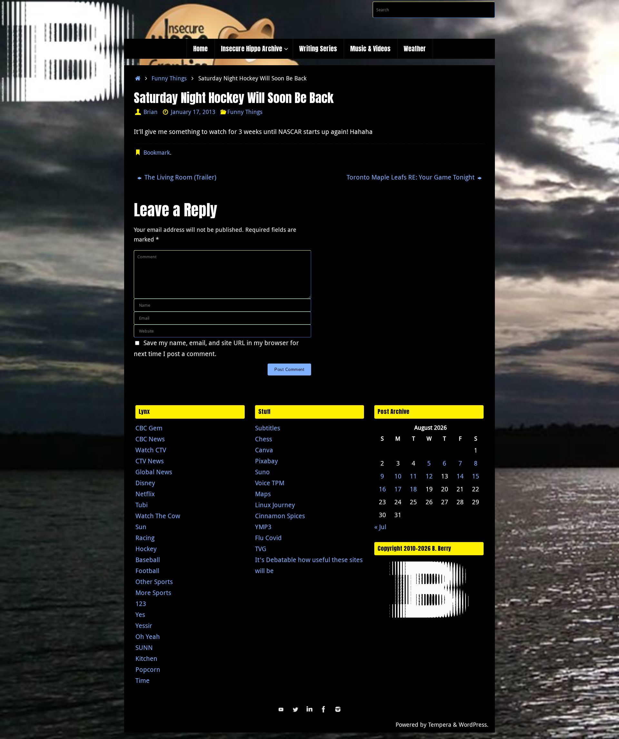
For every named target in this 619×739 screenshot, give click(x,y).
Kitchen (146, 658)
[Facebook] (323, 709)
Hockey (146, 548)
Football (147, 570)
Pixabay (266, 461)
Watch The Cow (157, 515)
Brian (150, 112)
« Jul (380, 526)
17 (397, 489)
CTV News (149, 461)
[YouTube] (281, 709)
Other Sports (154, 581)
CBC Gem (148, 428)
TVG (260, 548)
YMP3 (263, 526)
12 (429, 476)
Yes (140, 614)
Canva (264, 450)
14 (460, 476)
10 (397, 476)
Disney (145, 482)
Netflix (145, 493)
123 (140, 603)
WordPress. (473, 724)
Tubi (141, 504)
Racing (144, 537)
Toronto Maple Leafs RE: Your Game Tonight (411, 177)
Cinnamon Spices (280, 515)
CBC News (150, 439)
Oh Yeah (147, 636)
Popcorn (147, 669)
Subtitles (267, 428)
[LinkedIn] (309, 709)
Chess (263, 439)
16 (382, 489)
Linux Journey (275, 504)
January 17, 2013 (193, 112)
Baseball (147, 559)
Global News (153, 471)
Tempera (439, 724)
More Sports (153, 592)
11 (413, 476)
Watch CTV (150, 450)
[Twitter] (295, 709)
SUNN (144, 647)
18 (413, 489)
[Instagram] (337, 709)
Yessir (143, 625)
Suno (262, 471)
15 (475, 476)
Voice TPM (269, 482)
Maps (263, 493)
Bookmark (156, 152)
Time (142, 680)
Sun (140, 526)
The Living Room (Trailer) (179, 177)
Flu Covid (268, 537)
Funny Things (169, 78)
